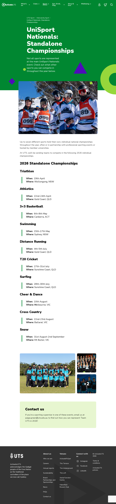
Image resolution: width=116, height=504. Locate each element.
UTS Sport (30, 18)
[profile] (99, 4)
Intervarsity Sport (43, 18)
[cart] (105, 4)
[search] (111, 4)
